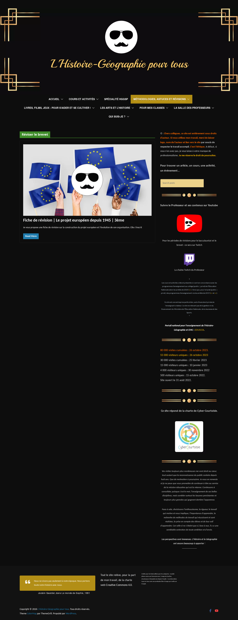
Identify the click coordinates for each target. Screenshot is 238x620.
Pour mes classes (152, 107)
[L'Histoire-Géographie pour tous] (119, 10)
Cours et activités (82, 99)
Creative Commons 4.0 (119, 585)
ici (190, 290)
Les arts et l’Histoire (115, 107)
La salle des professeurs (192, 107)
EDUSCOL (199, 330)
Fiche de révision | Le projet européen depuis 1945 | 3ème (73, 220)
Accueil (54, 99)
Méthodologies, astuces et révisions (159, 99)
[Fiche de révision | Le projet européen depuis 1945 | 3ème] (87, 180)
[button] (61, 99)
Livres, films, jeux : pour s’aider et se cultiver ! (57, 107)
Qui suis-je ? (117, 116)
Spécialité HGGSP (116, 99)
